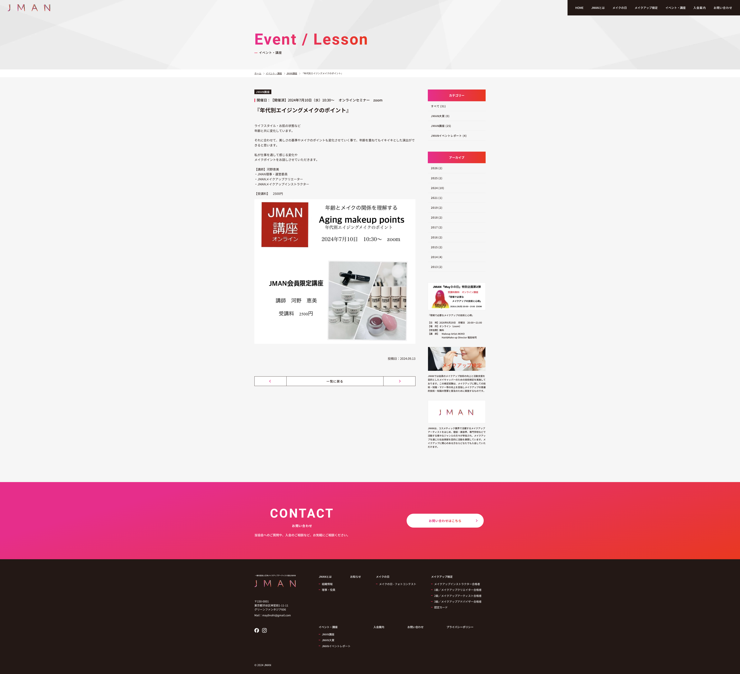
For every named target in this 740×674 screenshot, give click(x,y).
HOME (579, 8)
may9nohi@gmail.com (276, 615)
